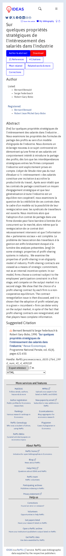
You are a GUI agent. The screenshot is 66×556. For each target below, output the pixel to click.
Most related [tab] (15, 66)
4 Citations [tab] (35, 59)
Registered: (14, 106)
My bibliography (46, 21)
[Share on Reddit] (20, 17)
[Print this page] (30, 17)
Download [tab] (38, 53)
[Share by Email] (26, 17)
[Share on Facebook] (17, 17)
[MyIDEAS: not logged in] (57, 21)
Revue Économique (34, 345)
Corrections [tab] (15, 72)
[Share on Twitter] (14, 17)
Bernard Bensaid (22, 110)
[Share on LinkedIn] (23, 17)
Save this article (29, 21)
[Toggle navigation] (39, 9)
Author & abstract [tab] (18, 53)
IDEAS (9, 550)
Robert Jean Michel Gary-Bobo (30, 113)
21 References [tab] (16, 59)
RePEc (20, 550)
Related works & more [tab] (39, 66)
